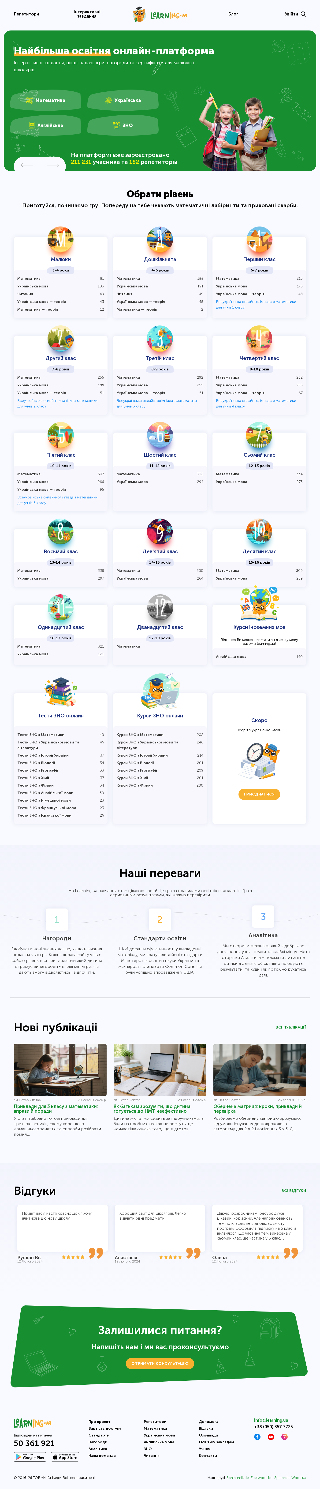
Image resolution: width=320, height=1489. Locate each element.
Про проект (99, 1421)
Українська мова (159, 1435)
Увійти (291, 14)
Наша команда (102, 1455)
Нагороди (98, 1442)
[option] (160, 100)
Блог (233, 14)
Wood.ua (298, 1477)
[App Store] (65, 1457)
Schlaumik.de (238, 1477)
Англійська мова (159, 1442)
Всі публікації (291, 1027)
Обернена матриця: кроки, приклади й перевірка (257, 1109)
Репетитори (26, 14)
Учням (205, 1449)
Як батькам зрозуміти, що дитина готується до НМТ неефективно (152, 1109)
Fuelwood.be (261, 1477)
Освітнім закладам (216, 1442)
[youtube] (271, 1438)
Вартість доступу (105, 1428)
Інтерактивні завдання (87, 14)
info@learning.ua (271, 1420)
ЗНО (148, 1449)
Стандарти (99, 1435)
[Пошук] (303, 14)
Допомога (208, 1421)
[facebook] (257, 1438)
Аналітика (98, 1449)
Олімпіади (208, 1435)
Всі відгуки (294, 1190)
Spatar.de (282, 1477)
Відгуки (206, 1428)
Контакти (208, 1455)
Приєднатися (259, 794)
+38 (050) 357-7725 (273, 1427)
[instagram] (284, 1438)
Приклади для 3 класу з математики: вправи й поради (56, 1109)
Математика (155, 1428)
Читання (152, 1455)
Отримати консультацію (160, 1363)
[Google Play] (30, 1457)
